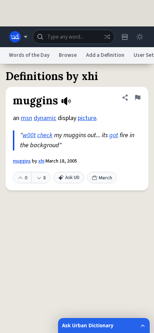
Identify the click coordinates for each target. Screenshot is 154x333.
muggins (22, 161)
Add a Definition (105, 55)
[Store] (124, 37)
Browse (68, 55)
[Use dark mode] (140, 37)
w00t (29, 135)
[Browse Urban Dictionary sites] (18, 37)
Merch (105, 178)
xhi (41, 161)
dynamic (45, 118)
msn (26, 118)
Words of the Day (29, 55)
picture (87, 118)
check (45, 135)
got (113, 135)
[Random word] (107, 37)
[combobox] (74, 37)
